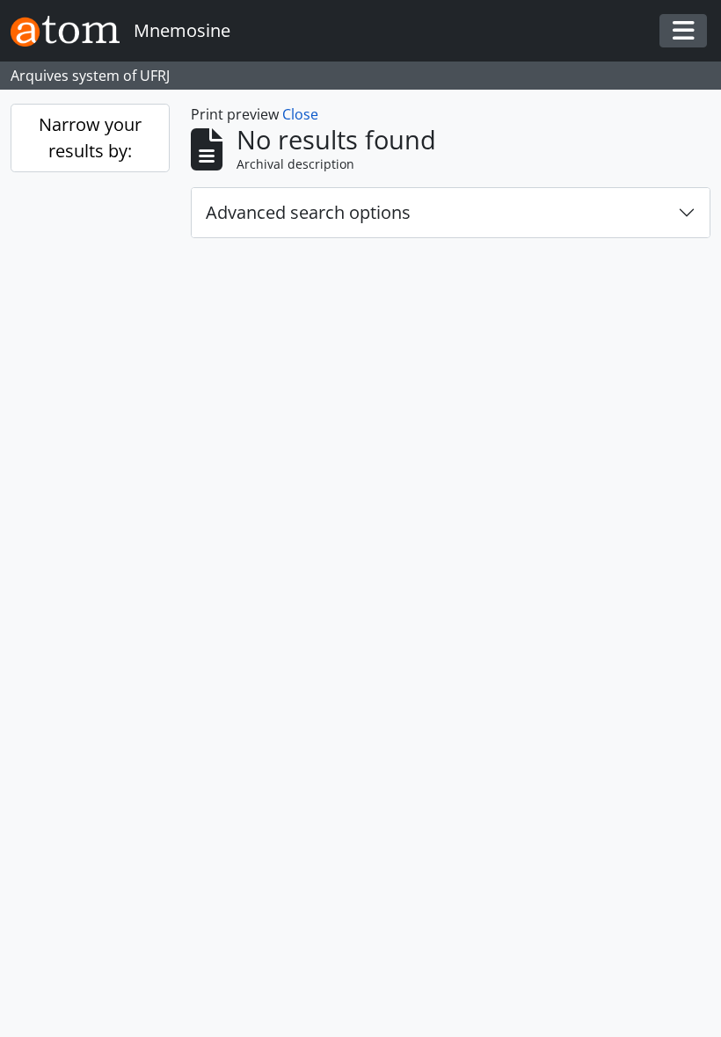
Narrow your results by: (90, 137)
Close (300, 114)
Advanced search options (308, 212)
